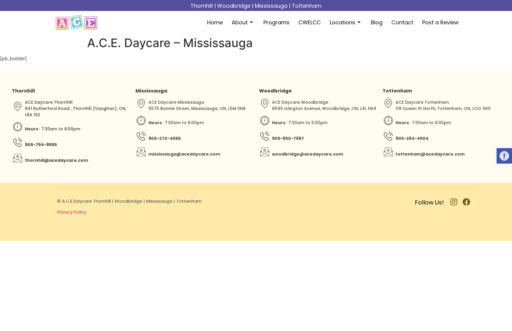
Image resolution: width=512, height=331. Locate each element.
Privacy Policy (71, 212)
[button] (504, 156)
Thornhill (202, 5)
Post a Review (440, 22)
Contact (402, 22)
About (240, 22)
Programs (276, 22)
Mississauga (271, 5)
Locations (342, 22)
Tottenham (306, 5)
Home (215, 22)
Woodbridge (233, 5)
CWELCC (309, 22)
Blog (377, 22)
